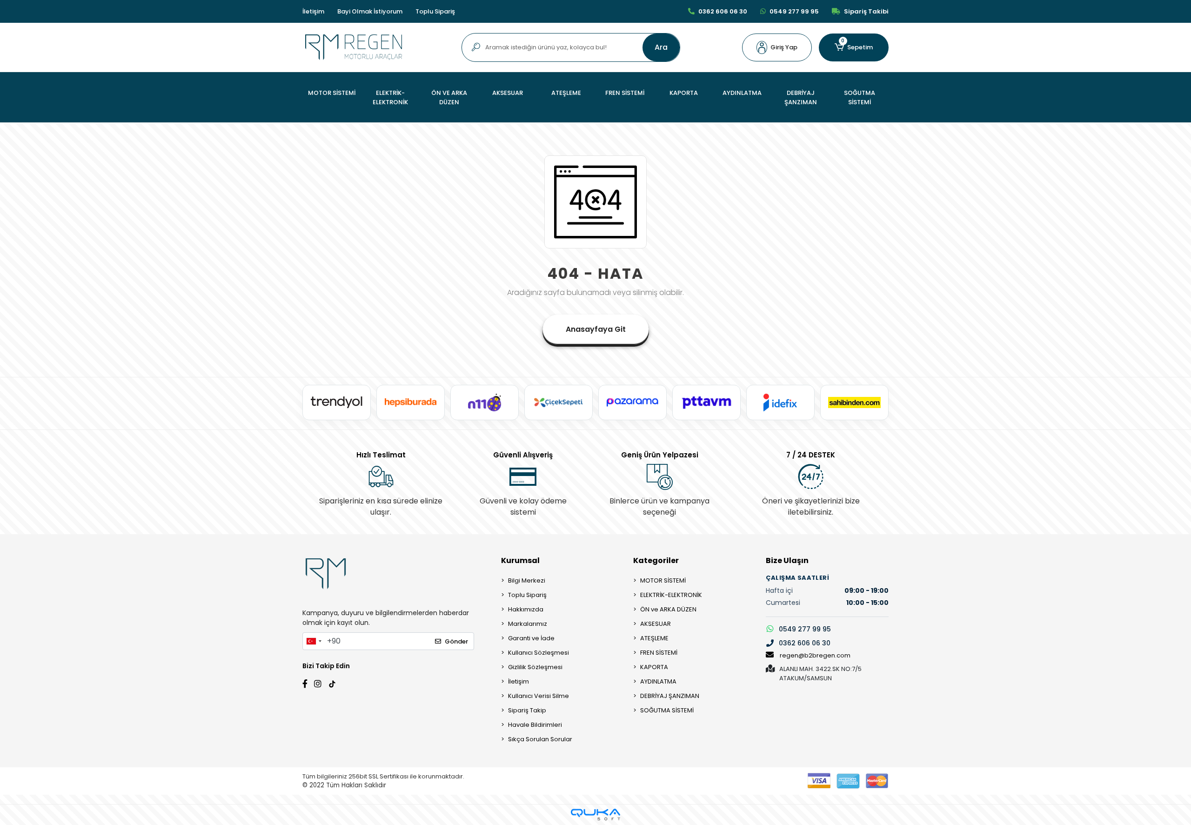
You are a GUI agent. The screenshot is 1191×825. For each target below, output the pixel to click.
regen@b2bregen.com (815, 655)
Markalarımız (527, 623)
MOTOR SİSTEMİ (663, 580)
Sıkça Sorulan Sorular (540, 739)
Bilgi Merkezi (526, 580)
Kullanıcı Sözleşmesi (538, 652)
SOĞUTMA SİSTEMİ (667, 710)
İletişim (313, 11)
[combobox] (313, 641)
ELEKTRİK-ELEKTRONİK (671, 594)
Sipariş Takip (527, 710)
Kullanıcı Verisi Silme (538, 695)
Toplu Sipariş (435, 11)
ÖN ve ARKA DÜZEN (668, 609)
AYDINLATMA (658, 681)
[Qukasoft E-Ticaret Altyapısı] (595, 814)
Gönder (456, 641)
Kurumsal (520, 560)
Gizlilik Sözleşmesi (535, 667)
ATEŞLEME (654, 638)
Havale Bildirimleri (535, 724)
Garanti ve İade (531, 638)
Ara (661, 47)
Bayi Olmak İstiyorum (369, 11)
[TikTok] (332, 682)
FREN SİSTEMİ (658, 652)
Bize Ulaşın (787, 560)
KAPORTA (654, 667)
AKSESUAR (655, 623)
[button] (777, 47)
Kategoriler (656, 560)
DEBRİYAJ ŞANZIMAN (669, 695)
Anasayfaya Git (596, 329)
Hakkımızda (525, 609)
